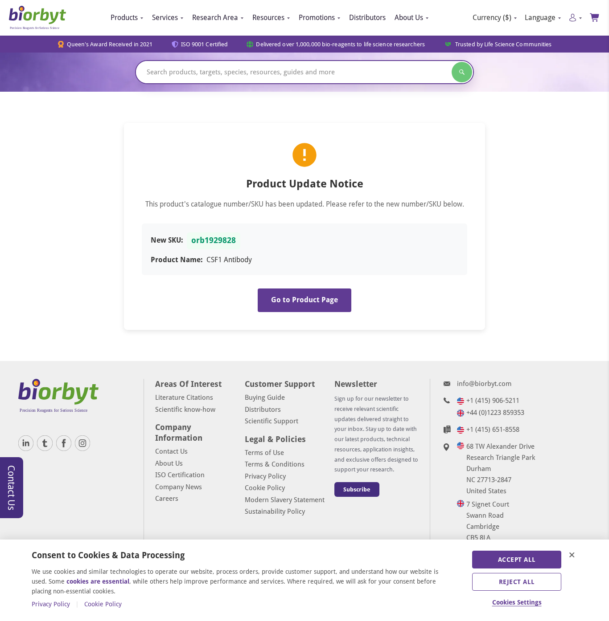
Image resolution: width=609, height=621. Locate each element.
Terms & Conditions (274, 464)
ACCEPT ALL (517, 559)
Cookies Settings (517, 602)
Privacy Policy (265, 476)
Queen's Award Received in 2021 (110, 44)
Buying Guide (265, 398)
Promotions (317, 17)
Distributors (367, 17)
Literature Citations (184, 398)
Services (165, 17)
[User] (575, 17)
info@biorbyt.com (484, 384)
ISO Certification (180, 475)
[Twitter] (44, 443)
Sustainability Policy (275, 511)
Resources (268, 17)
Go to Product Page (304, 300)
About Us (409, 17)
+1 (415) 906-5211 (492, 401)
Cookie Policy (265, 488)
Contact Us (171, 451)
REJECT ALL (517, 581)
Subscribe (356, 489)
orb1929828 (213, 240)
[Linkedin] (25, 443)
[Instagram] (82, 443)
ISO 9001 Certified (204, 44)
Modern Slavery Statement (285, 500)
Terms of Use (264, 453)
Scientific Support (271, 421)
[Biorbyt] (37, 18)
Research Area (215, 17)
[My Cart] (595, 17)
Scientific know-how (185, 410)
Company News (178, 487)
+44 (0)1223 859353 (495, 413)
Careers (166, 499)
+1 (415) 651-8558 (492, 430)
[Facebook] (63, 443)
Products (124, 17)
